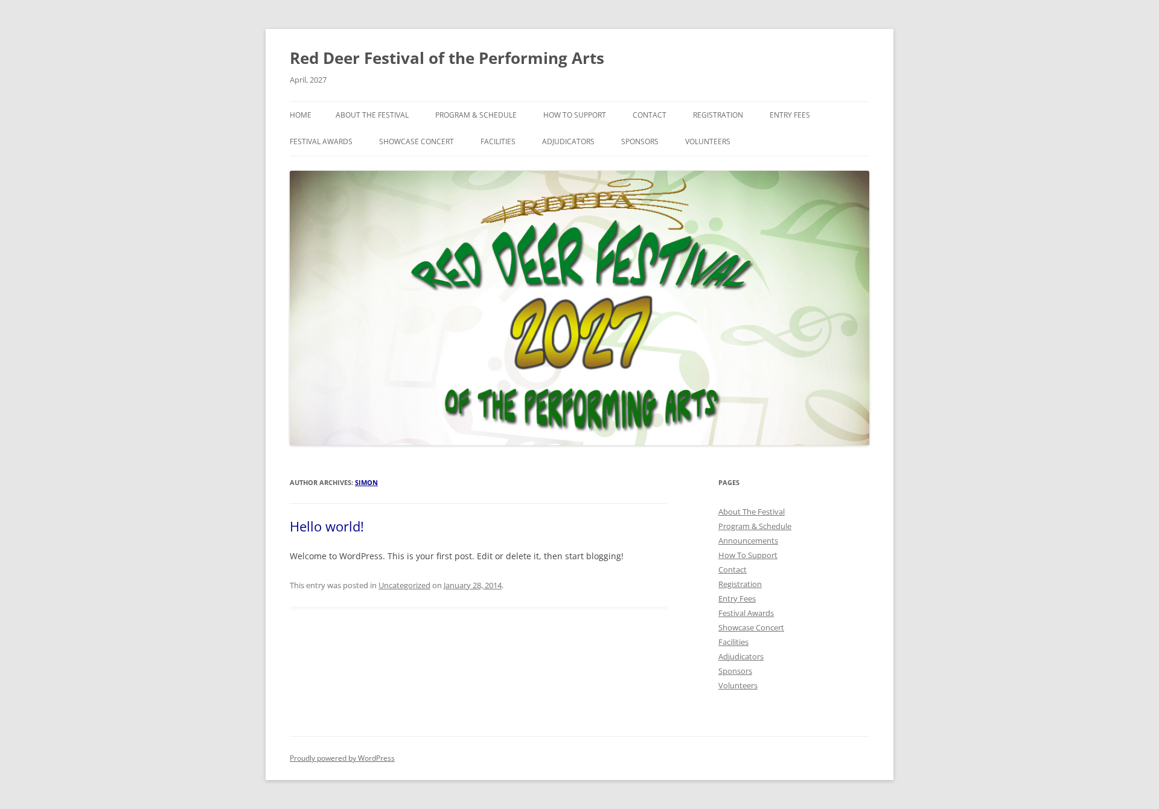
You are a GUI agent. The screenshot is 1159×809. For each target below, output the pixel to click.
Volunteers (707, 141)
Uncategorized (404, 585)
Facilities (498, 141)
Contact (649, 115)
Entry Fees (790, 115)
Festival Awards (321, 141)
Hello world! (327, 526)
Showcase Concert (416, 141)
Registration (718, 115)
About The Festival (372, 115)
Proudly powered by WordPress (342, 758)
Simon (366, 482)
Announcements (748, 540)
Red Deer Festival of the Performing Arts (447, 58)
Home (300, 115)
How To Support (574, 115)
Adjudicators (568, 141)
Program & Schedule (476, 115)
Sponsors (640, 141)
